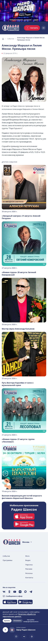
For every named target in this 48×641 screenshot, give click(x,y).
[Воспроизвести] (5, 629)
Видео (27, 560)
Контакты (29, 577)
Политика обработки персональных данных (19, 615)
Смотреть (34, 28)
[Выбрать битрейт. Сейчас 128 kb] (32, 636)
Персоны (29, 564)
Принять (7, 621)
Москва (25, 542)
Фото (27, 556)
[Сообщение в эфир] (16, 636)
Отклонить (17, 621)
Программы (7, 560)
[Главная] (3, 39)
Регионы (29, 573)
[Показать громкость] (24, 636)
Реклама (28, 569)
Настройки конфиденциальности (30, 621)
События (10, 39)
